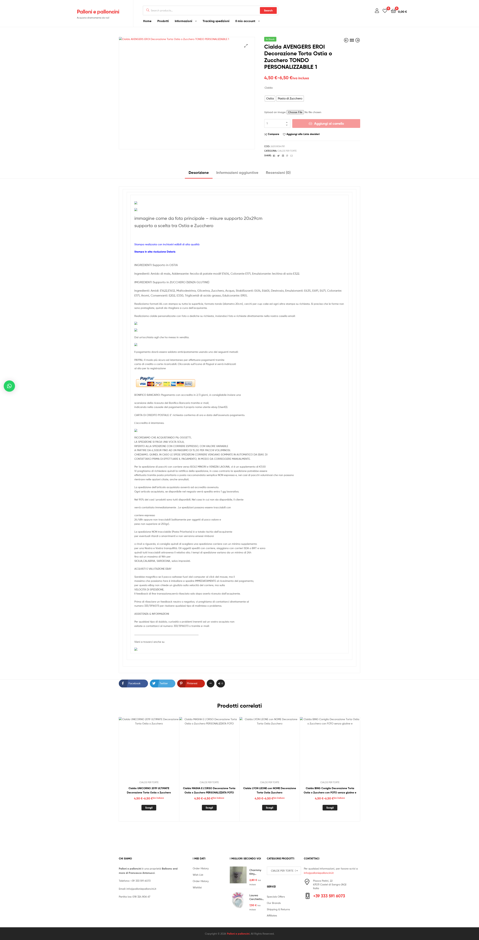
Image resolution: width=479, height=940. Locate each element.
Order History (201, 868)
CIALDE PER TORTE (287, 150)
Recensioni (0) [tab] (278, 172)
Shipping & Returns (278, 909)
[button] (246, 46)
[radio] (270, 98)
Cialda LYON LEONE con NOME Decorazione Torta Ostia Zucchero (269, 790)
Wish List (198, 874)
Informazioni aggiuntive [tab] (237, 172)
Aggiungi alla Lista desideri (303, 134)
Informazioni (183, 21)
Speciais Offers (276, 896)
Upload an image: (275, 112)
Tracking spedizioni (216, 21)
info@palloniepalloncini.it (141, 888)
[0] (385, 10)
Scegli (148, 807)
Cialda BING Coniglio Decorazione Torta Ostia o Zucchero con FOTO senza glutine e (330, 790)
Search (268, 10)
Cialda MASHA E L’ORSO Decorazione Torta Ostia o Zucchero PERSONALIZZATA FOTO (209, 790)
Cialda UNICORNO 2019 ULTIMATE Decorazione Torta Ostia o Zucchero (149, 790)
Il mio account (245, 21)
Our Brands (274, 902)
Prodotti (163, 21)
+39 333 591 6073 (140, 880)
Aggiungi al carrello (329, 123)
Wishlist (197, 887)
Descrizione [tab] (199, 172)
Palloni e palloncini (98, 11)
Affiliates (272, 915)
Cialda (269, 87)
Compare (273, 134)
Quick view (158, 750)
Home (147, 21)
